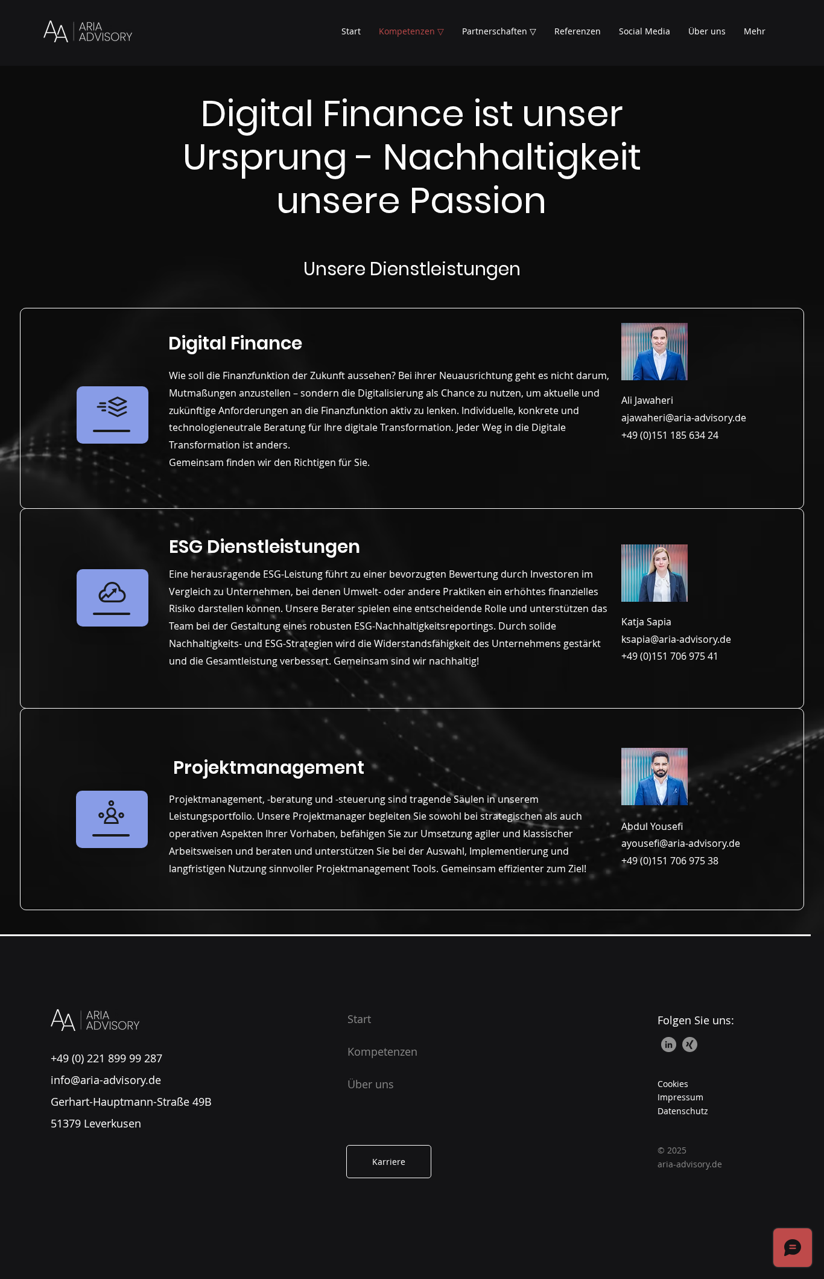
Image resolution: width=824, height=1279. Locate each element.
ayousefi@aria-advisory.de (680, 843)
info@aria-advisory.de (106, 1080)
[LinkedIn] (668, 1044)
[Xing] (689, 1044)
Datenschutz (683, 1111)
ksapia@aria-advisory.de (676, 639)
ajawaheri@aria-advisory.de (683, 417)
